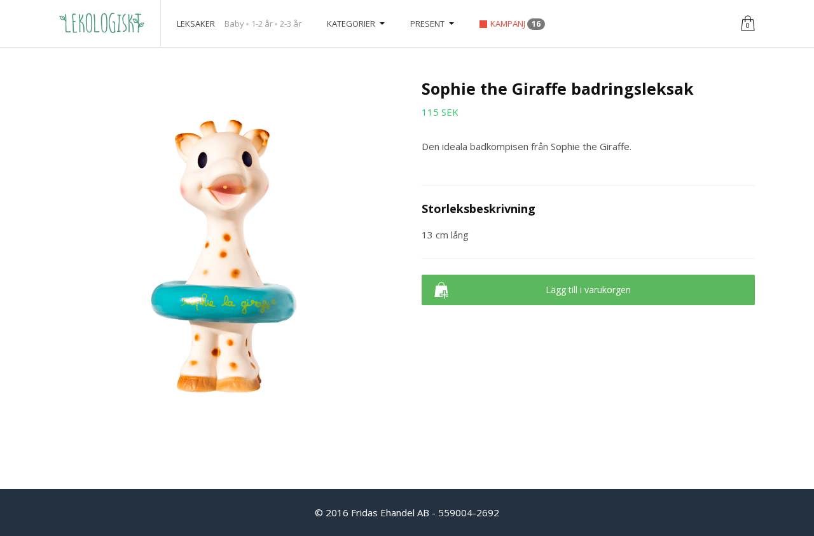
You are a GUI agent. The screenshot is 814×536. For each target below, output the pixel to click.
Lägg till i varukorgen (588, 290)
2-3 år (290, 23)
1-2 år (262, 23)
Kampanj (515, 23)
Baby (234, 23)
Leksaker (196, 23)
